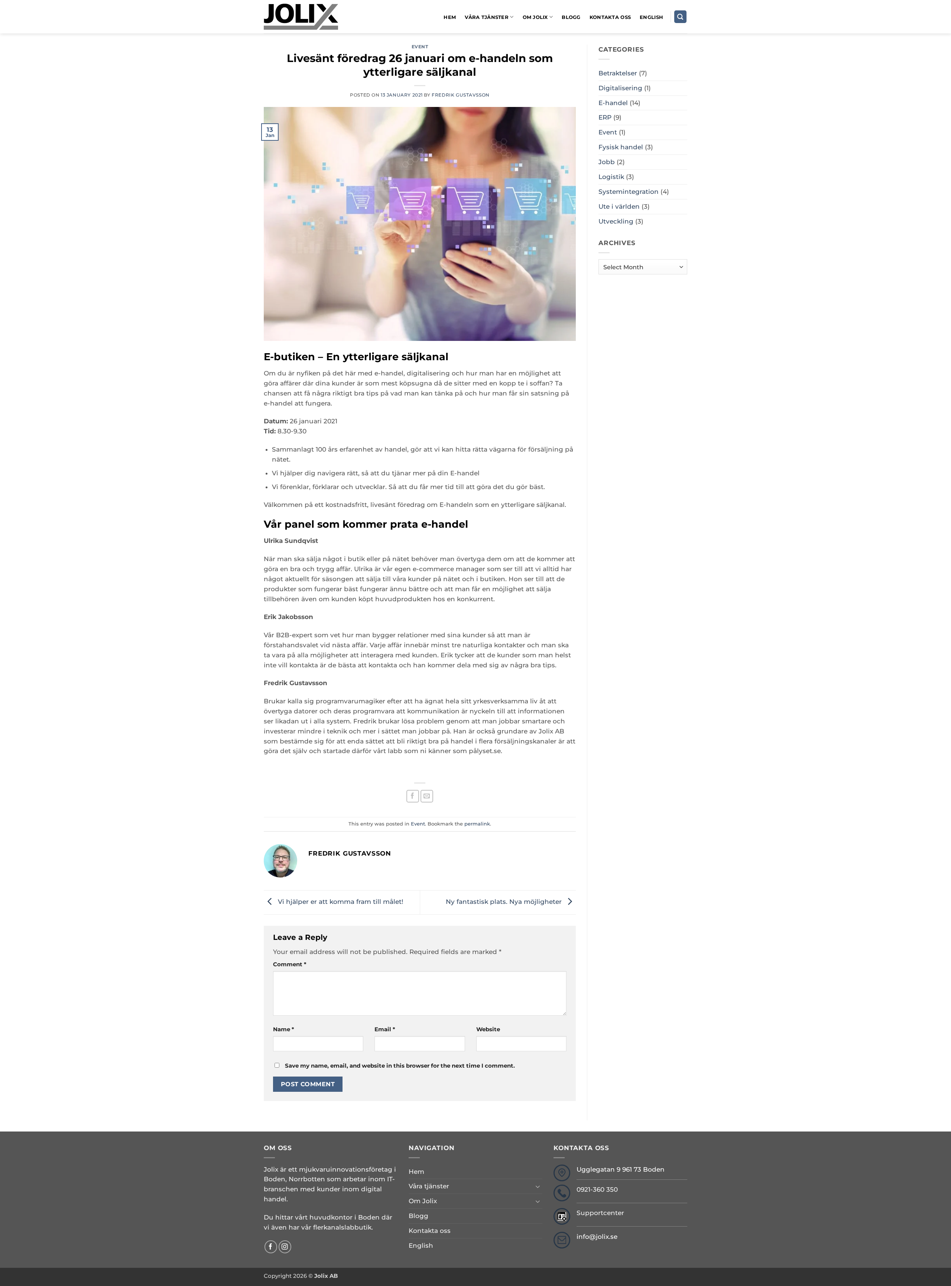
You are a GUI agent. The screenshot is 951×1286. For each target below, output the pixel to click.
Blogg (571, 17)
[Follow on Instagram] (285, 1246)
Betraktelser (617, 73)
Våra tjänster (487, 17)
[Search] (680, 16)
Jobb (606, 162)
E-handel (613, 103)
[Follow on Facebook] (270, 1246)
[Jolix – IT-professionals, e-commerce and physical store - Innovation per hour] (301, 17)
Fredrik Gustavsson (461, 95)
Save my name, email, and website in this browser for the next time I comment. (400, 1065)
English (651, 17)
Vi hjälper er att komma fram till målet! (339, 901)
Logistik (611, 176)
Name (283, 1029)
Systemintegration (628, 191)
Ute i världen (619, 206)
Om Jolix (535, 17)
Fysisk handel (620, 147)
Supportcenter (600, 1213)
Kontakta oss (610, 17)
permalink (477, 824)
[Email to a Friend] (427, 796)
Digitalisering (620, 88)
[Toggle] (537, 1186)
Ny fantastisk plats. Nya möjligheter (505, 901)
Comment (289, 964)
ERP (604, 117)
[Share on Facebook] (412, 796)
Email (384, 1029)
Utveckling (615, 221)
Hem (450, 17)
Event (420, 46)
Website (488, 1029)
